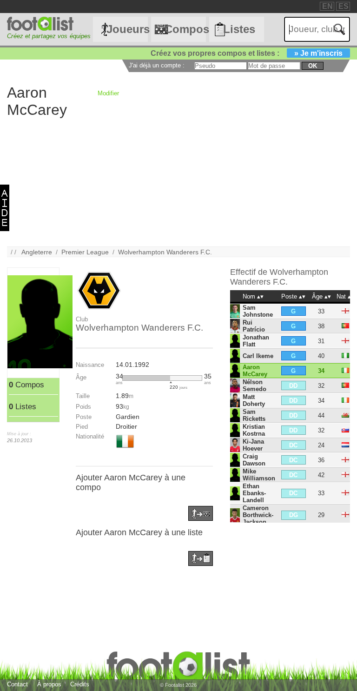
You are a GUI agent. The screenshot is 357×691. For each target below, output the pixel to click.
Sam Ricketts (254, 415)
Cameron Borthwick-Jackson (258, 515)
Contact (17, 684)
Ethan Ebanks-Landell (254, 493)
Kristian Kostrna (254, 430)
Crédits (79, 684)
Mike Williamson (259, 475)
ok (312, 65)
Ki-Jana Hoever (253, 445)
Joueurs (126, 29)
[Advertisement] (178, 181)
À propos (49, 684)
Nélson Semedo (254, 385)
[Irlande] (125, 448)
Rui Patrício (254, 326)
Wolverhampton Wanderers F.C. (165, 252)
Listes (239, 29)
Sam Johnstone (258, 311)
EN (327, 6)
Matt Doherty (254, 400)
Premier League (85, 252)
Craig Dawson (254, 460)
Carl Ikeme (258, 355)
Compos (185, 29)
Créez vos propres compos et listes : (247, 53)
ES (343, 6)
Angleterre (36, 252)
